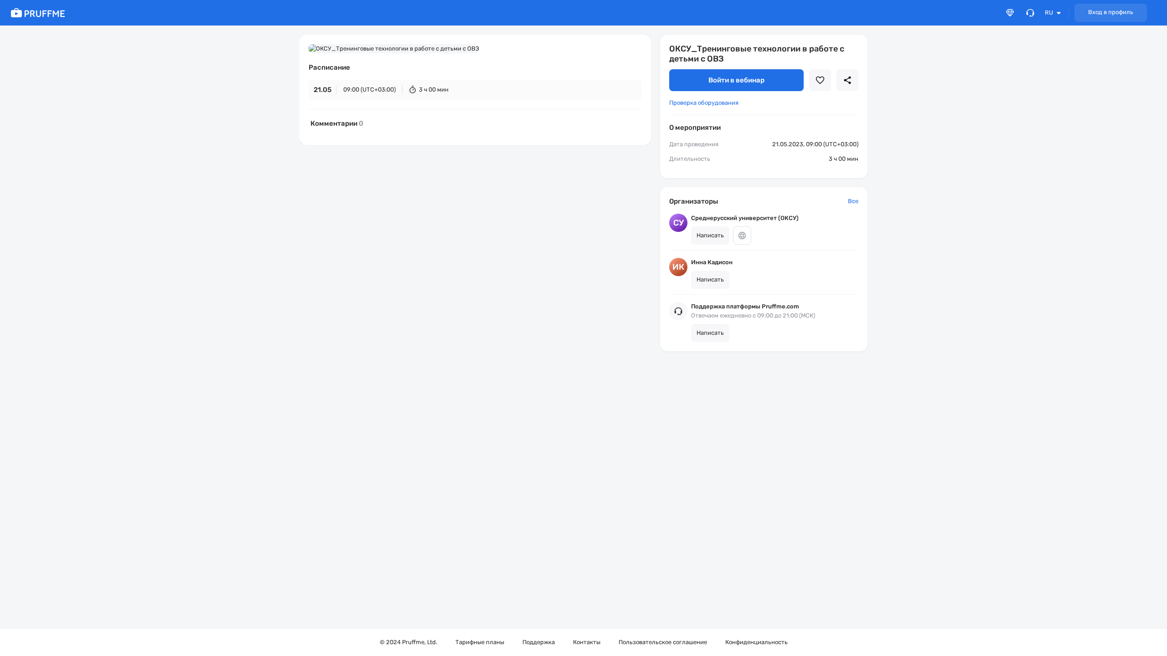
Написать (710, 235)
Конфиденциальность (756, 642)
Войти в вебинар (736, 80)
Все (853, 201)
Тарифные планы (479, 642)
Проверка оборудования (703, 102)
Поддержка (538, 642)
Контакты (586, 642)
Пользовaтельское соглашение (663, 642)
